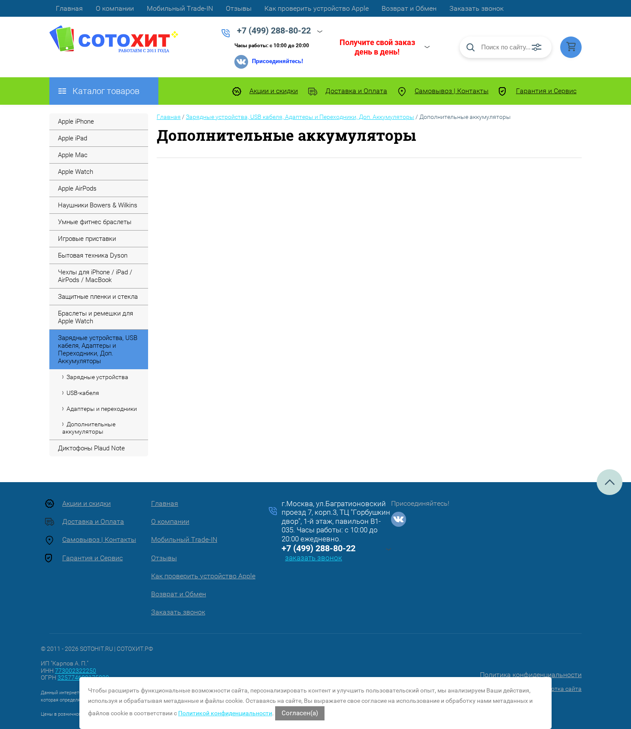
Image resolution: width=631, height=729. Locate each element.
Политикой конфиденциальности (225, 713)
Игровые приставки (87, 239)
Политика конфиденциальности (531, 675)
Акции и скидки (273, 91)
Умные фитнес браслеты (94, 222)
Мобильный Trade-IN (180, 8)
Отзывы (239, 8)
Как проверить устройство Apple (316, 8)
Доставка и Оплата (356, 91)
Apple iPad (72, 138)
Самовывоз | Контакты (451, 91)
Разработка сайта (556, 688)
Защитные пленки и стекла (98, 297)
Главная (69, 8)
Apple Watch (75, 172)
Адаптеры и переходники (102, 408)
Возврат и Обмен (409, 8)
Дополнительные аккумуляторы (88, 428)
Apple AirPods (77, 188)
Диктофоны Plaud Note (91, 448)
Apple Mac (73, 155)
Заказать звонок (476, 8)
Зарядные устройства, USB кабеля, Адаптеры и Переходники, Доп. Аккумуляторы (97, 349)
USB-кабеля (83, 392)
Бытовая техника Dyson (92, 255)
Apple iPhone (76, 121)
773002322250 (75, 670)
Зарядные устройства (97, 377)
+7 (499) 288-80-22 (318, 548)
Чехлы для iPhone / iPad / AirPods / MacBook (95, 276)
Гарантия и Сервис (546, 91)
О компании (115, 8)
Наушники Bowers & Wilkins (97, 205)
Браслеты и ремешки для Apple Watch (95, 317)
